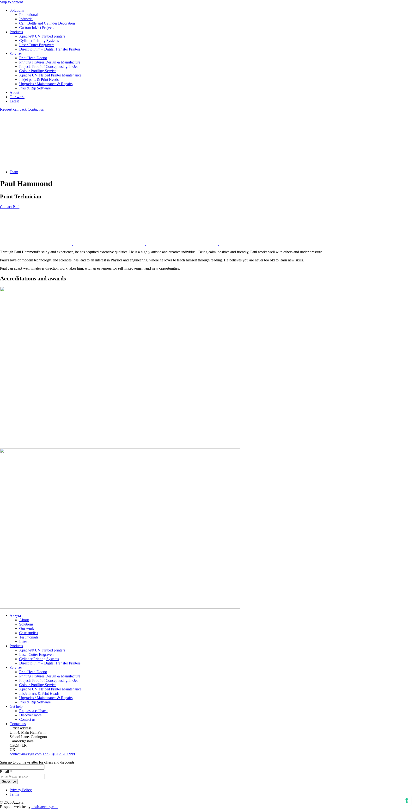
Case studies (28, 633)
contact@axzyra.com (26, 754)
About (14, 92)
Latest (14, 101)
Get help (16, 706)
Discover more (30, 715)
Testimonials (28, 637)
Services (16, 53)
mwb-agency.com (44, 807)
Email (6, 772)
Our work (17, 97)
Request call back (13, 109)
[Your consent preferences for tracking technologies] (406, 800)
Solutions (17, 10)
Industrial (26, 19)
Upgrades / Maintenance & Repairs (46, 84)
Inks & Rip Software (35, 88)
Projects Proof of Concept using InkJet (48, 66)
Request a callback (33, 711)
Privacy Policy (21, 790)
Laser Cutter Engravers (36, 45)
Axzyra (15, 615)
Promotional (28, 15)
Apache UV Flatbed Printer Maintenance (50, 75)
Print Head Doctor (33, 58)
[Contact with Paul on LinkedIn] (36, 244)
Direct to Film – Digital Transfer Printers (49, 49)
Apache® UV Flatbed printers (42, 36)
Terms (14, 794)
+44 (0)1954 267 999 (59, 754)
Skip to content (11, 2)
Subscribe (9, 781)
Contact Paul (9, 207)
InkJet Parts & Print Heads (39, 693)
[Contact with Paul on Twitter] (255, 244)
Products (16, 32)
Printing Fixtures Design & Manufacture (49, 62)
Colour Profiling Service (37, 71)
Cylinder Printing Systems (39, 40)
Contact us (36, 109)
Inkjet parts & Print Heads (39, 79)
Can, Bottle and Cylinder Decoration (47, 23)
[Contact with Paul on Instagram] (182, 244)
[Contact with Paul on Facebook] (109, 244)
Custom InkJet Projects (36, 27)
